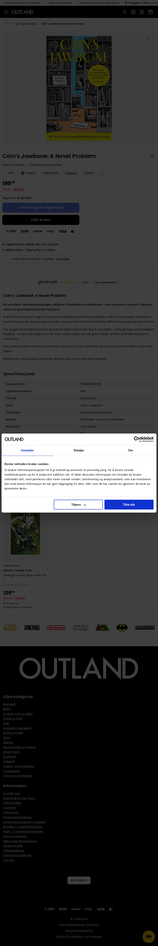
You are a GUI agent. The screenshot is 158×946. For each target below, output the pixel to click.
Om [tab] (130, 450)
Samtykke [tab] (27, 450)
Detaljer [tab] (79, 450)
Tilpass (76, 504)
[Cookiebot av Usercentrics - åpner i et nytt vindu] (137, 439)
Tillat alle (129, 504)
